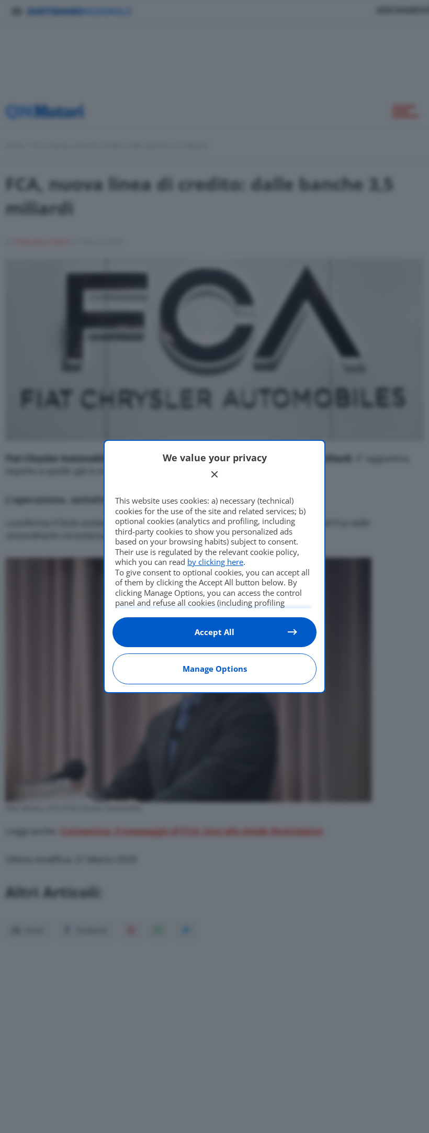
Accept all (214, 632)
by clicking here (215, 562)
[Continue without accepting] (214, 474)
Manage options (215, 668)
